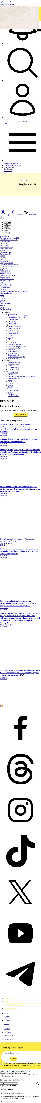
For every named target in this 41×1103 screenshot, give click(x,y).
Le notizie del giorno (6, 247)
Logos (2, 296)
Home (2, 421)
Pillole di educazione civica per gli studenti (13, 291)
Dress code (3, 268)
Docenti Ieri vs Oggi (6, 266)
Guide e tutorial (9, 167)
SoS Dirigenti (8, 169)
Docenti (2, 256)
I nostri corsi (8, 171)
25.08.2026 (3, 609)
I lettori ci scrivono (6, 248)
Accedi (6, 119)
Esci (5, 123)
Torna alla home (20, 414)
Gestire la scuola (5, 254)
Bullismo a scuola (5, 270)
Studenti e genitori (5, 280)
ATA (1, 259)
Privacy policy (8, 1039)
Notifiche (7, 1017)
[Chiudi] (1, 217)
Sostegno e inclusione (7, 279)
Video (6, 1001)
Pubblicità (3, 307)
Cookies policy (8, 1036)
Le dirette (3, 289)
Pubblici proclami (5, 309)
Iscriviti (13, 1058)
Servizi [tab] (7, 233)
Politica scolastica (5, 252)
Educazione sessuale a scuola (9, 264)
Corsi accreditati (5, 304)
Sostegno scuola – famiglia (16, 357)
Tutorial (2, 302)
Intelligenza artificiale (6, 263)
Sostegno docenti (5, 273)
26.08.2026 (3, 435)
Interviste (3, 300)
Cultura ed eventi (5, 286)
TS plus (2, 305)
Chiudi (13, 1102)
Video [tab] (6, 230)
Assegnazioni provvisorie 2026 (10, 238)
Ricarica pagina (5, 1102)
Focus (2, 295)
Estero (2, 282)
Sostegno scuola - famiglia (8, 275)
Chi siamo (7, 1020)
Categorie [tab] (7, 224)
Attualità (2, 250)
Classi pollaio (4, 261)
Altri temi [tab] (7, 228)
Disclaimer (7, 1032)
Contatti (6, 1024)
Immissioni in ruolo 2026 (12, 164)
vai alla (8, 1085)
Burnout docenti (5, 277)
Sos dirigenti (4, 243)
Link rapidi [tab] (8, 222)
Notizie (2, 298)
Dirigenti (3, 257)
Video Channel (4, 236)
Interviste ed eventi (6, 293)
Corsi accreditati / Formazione (13, 1005)
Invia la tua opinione (10, 1008)
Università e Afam (5, 284)
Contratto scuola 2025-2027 (12, 165)
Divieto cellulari (5, 272)
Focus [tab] (6, 226)
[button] (22, 62)
